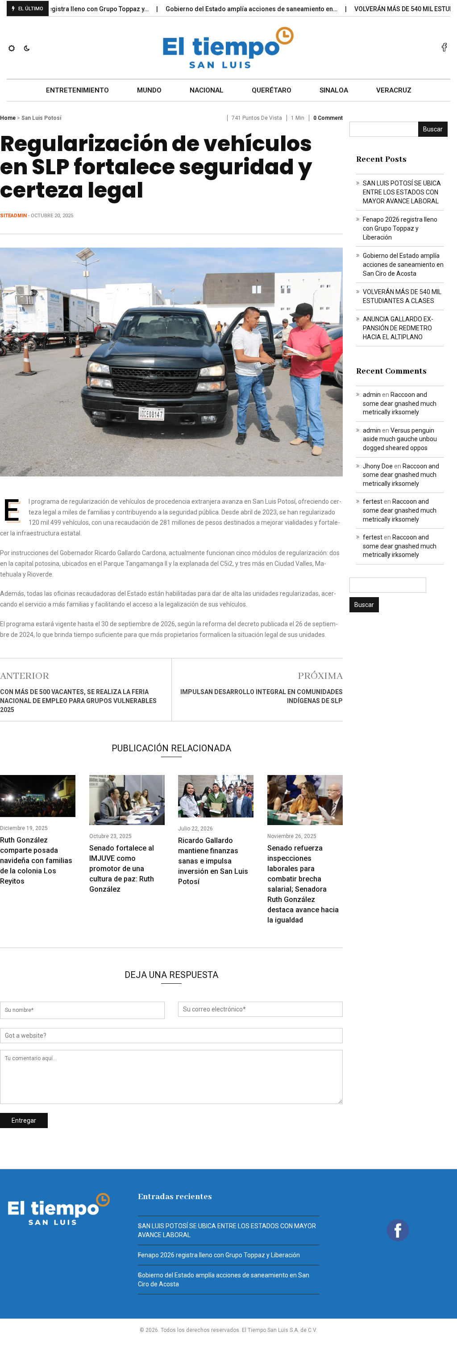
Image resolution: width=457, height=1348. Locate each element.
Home (8, 118)
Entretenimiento (77, 90)
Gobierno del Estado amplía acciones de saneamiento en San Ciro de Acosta (403, 264)
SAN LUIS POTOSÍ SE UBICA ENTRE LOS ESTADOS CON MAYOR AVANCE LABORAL (402, 192)
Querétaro (271, 90)
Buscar (433, 129)
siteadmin (13, 216)
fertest (372, 501)
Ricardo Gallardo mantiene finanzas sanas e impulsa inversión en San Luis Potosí (213, 861)
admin (372, 394)
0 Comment (328, 118)
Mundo (149, 90)
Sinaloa (334, 90)
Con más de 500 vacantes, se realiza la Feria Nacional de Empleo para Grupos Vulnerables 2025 (78, 700)
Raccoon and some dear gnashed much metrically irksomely (399, 403)
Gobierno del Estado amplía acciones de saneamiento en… (231, 9)
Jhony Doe (378, 466)
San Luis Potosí (41, 118)
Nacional (207, 90)
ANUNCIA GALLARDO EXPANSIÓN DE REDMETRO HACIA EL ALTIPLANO (398, 328)
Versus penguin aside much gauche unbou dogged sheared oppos (400, 439)
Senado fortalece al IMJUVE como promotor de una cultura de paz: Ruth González (121, 868)
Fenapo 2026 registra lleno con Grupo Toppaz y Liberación (400, 228)
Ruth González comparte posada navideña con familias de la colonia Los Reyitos (36, 860)
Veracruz (393, 90)
